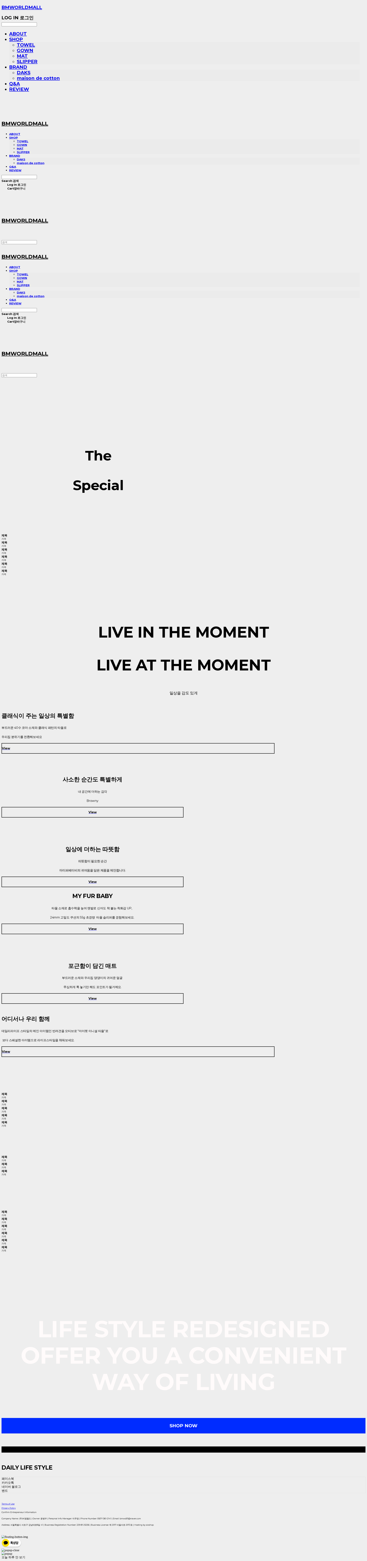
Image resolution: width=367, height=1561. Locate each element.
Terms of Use (8, 1503)
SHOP (16, 39)
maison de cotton (38, 78)
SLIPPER (27, 61)
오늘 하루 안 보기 (13, 1557)
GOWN (25, 50)
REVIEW (19, 89)
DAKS (23, 72)
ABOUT (18, 34)
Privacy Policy (9, 1508)
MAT (22, 56)
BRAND (18, 67)
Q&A (14, 83)
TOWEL (26, 45)
